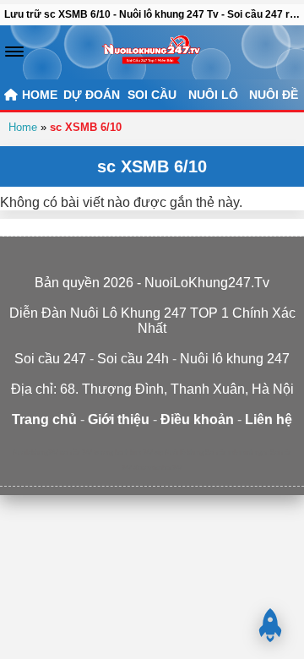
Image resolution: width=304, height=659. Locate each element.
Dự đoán (91, 94)
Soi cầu (152, 94)
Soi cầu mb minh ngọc (237, 452)
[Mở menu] (14, 51)
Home (22, 127)
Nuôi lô (213, 94)
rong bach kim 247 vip (131, 452)
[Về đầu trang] (270, 625)
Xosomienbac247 (157, 467)
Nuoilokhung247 (35, 452)
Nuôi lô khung (184, 452)
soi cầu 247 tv (79, 452)
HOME (38, 94)
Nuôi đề (273, 94)
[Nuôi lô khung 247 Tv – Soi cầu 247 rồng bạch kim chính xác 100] (151, 52)
